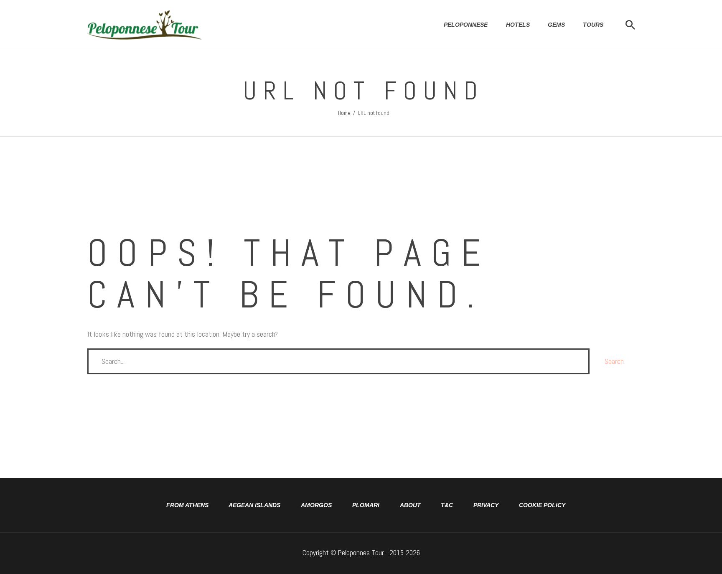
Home (344, 113)
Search (614, 361)
